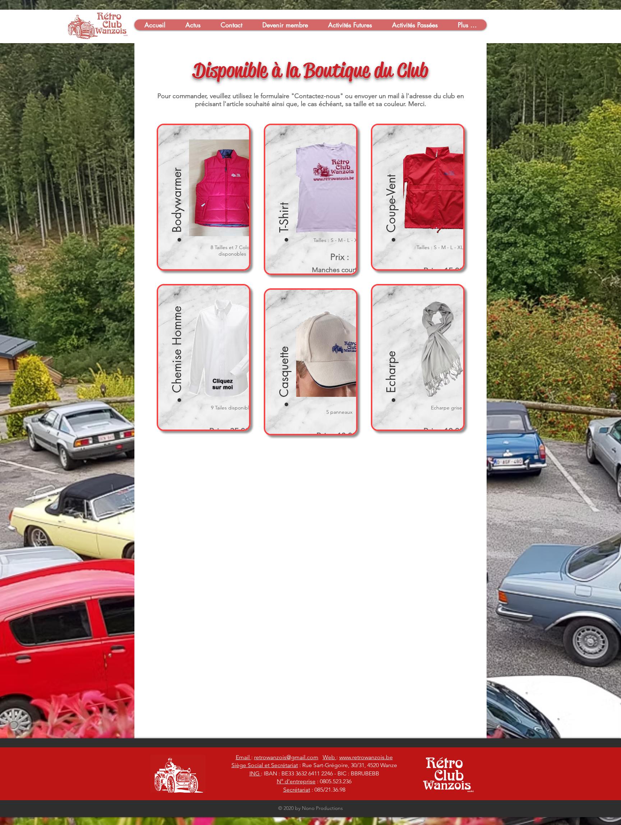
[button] (154, 24)
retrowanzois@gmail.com (286, 757)
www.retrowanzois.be (366, 757)
